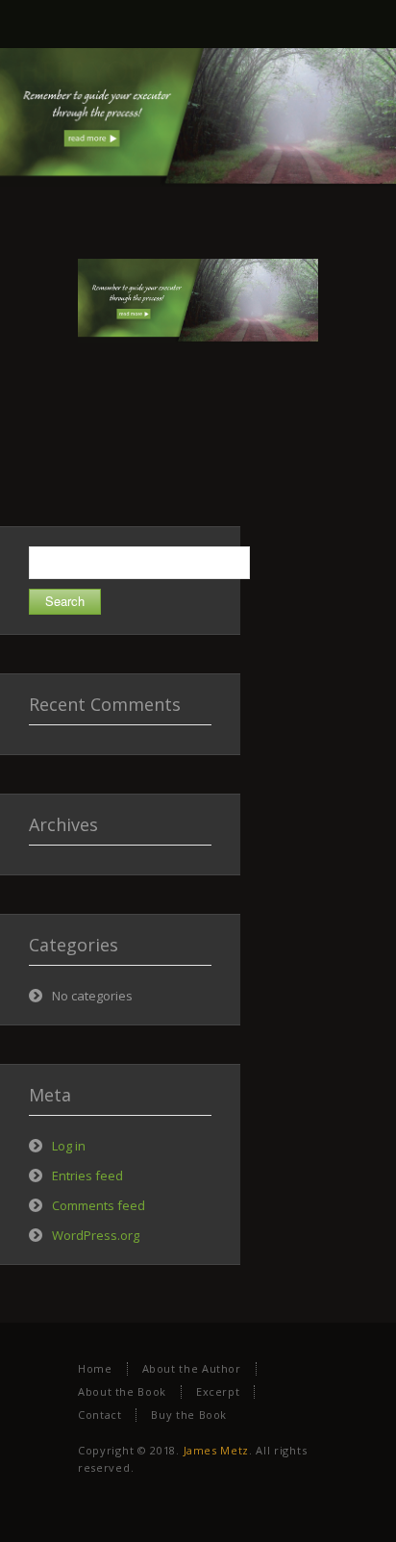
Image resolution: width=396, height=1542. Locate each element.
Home (95, 1368)
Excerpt (217, 1391)
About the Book (122, 1391)
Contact (99, 1414)
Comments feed (98, 1205)
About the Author (191, 1368)
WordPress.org (95, 1235)
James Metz (216, 1450)
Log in (69, 1145)
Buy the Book (189, 1414)
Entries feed (87, 1175)
